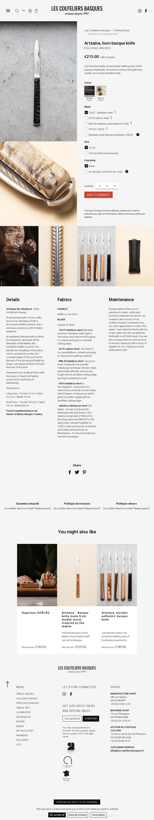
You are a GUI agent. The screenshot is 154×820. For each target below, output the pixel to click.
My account (25, 730)
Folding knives (97, 48)
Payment (22, 735)
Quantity (88, 186)
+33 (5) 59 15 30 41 (120, 721)
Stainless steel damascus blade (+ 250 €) (111, 135)
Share (69, 472)
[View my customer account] (30, 10)
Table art (23, 708)
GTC (19, 744)
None (91, 166)
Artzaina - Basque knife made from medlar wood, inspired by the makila (75, 619)
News (20, 726)
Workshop (23, 717)
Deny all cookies (77, 815)
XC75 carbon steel (99, 118)
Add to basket (98, 195)
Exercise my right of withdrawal (76, 802)
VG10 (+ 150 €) (96, 129)
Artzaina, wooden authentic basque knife (115, 616)
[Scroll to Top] (7, 684)
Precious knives (27, 703)
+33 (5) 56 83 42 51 (120, 741)
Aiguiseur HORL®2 (36, 613)
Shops (20, 721)
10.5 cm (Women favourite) (103, 153)
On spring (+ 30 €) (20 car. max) (105, 172)
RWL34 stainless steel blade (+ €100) (109, 124)
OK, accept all (57, 815)
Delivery (22, 740)
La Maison (23, 712)
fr (23, 10)
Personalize (98, 815)
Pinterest (84, 472)
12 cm (92, 147)
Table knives (25, 694)
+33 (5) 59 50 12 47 (120, 704)
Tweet (77, 472)
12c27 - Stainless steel (101, 112)
